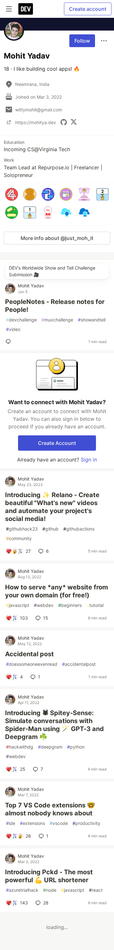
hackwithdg (19, 746)
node (49, 890)
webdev (44, 605)
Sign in (89, 459)
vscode (59, 823)
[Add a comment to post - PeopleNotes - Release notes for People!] (9, 341)
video (13, 329)
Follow (82, 41)
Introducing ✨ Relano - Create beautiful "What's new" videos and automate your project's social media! (52, 507)
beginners (70, 605)
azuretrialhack (22, 890)
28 (45, 902)
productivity (86, 823)
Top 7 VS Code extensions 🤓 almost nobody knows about (50, 809)
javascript (17, 605)
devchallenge (21, 319)
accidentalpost (79, 664)
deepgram (50, 746)
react (96, 890)
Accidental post (29, 654)
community (19, 538)
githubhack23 (22, 528)
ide (10, 823)
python (76, 746)
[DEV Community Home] (26, 9)
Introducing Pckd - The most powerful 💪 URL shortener (49, 876)
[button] (11, 194)
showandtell (91, 319)
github (50, 528)
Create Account (57, 443)
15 (45, 618)
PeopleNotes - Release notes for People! (54, 305)
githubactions (78, 528)
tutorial (95, 605)
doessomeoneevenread (31, 664)
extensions (32, 823)
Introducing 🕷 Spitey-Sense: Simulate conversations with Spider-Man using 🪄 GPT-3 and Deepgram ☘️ (54, 725)
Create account (87, 9)
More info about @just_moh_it (57, 238)
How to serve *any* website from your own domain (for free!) (56, 591)
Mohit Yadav (31, 285)
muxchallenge (57, 319)
